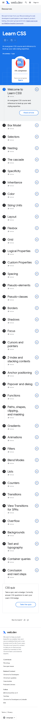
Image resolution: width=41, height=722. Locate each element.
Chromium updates (9, 678)
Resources (7, 9)
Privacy (10, 712)
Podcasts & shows (9, 684)
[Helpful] (24, 620)
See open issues (8, 666)
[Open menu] (3, 2)
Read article (29, 113)
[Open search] (26, 2)
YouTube (6, 696)
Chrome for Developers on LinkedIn (15, 699)
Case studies (7, 681)
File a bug (6, 663)
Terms (4, 712)
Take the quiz (26, 605)
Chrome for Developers (11, 674)
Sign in (36, 2)
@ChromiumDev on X (10, 693)
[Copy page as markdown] (12, 40)
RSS (4, 703)
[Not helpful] (27, 620)
